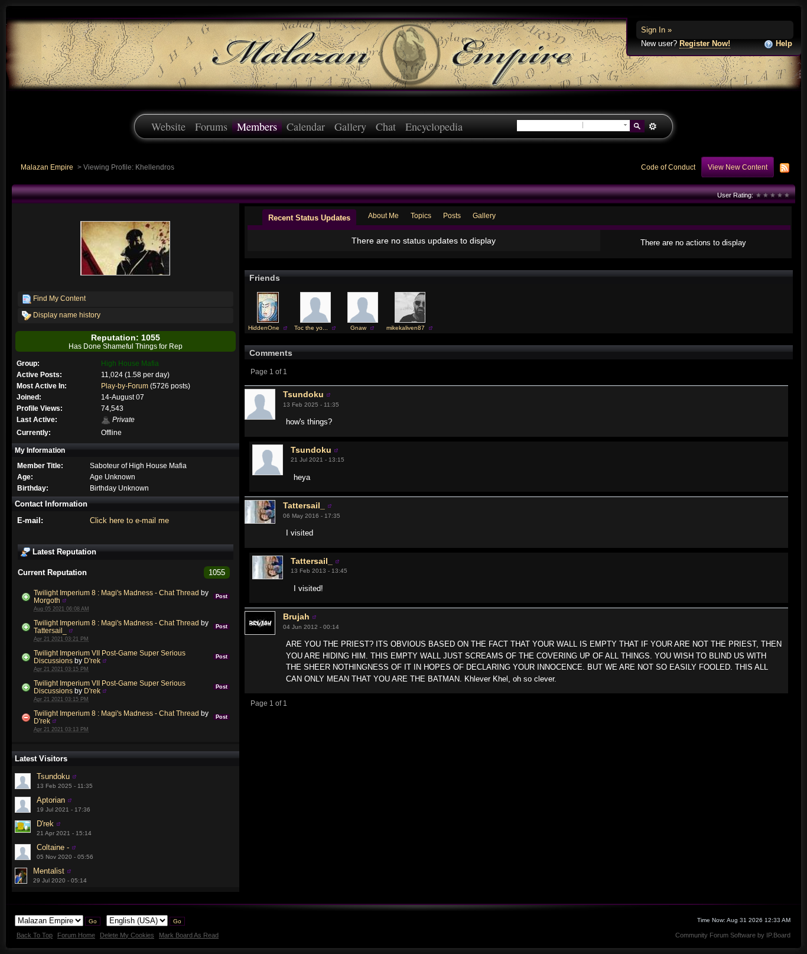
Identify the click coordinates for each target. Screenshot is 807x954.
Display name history (65, 315)
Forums (211, 126)
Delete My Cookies (127, 935)
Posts (452, 215)
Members (257, 126)
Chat (386, 126)
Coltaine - (53, 847)
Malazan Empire (47, 167)
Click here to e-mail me (129, 520)
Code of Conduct (668, 167)
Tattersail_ (50, 630)
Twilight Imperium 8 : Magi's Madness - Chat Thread (116, 592)
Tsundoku (53, 776)
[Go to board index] (403, 53)
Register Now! (704, 43)
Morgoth (47, 600)
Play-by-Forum (124, 386)
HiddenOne (263, 328)
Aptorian (51, 800)
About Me (383, 215)
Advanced (652, 126)
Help (782, 43)
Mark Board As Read (189, 935)
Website (168, 126)
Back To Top (35, 935)
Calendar (306, 126)
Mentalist (48, 871)
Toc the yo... (311, 328)
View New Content (737, 167)
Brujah (296, 616)
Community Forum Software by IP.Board (732, 935)
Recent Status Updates (309, 217)
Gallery (350, 126)
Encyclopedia (434, 126)
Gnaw (358, 328)
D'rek (92, 660)
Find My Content (58, 298)
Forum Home (76, 935)
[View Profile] (64, 600)
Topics (421, 215)
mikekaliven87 (405, 328)
